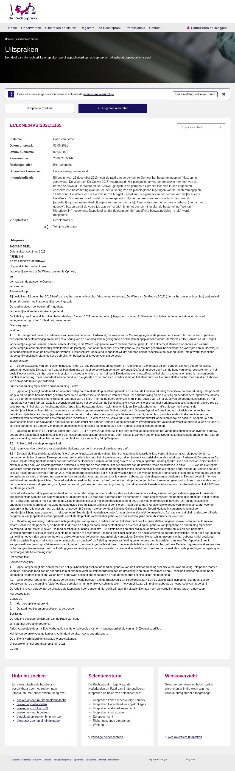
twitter (199, 759)
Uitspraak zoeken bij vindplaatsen (39, 720)
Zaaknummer (19, 158)
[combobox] (201, 127)
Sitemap (26, 759)
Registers (87, 28)
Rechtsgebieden (21, 164)
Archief (102, 759)
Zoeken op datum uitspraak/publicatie (41, 700)
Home (12, 28)
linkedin (217, 759)
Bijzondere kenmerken (26, 171)
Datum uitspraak (21, 145)
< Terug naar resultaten (113, 108)
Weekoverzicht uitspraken (185, 737)
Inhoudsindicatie (22, 177)
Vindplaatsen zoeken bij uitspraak (39, 716)
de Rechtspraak (109, 28)
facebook (205, 759)
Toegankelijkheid (62, 759)
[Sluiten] (223, 94)
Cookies (47, 759)
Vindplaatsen (19, 220)
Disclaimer (113, 759)
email (177, 759)
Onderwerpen (31, 28)
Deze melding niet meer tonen (195, 94)
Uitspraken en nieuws (60, 28)
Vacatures (91, 759)
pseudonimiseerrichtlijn (98, 94)
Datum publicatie (22, 152)
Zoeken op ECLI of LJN (32, 708)
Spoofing (78, 759)
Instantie (16, 139)
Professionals (135, 28)
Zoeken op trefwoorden (32, 704)
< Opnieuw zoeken (39, 108)
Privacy (37, 759)
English (16, 759)
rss (171, 759)
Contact (154, 28)
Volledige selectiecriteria (107, 737)
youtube (223, 759)
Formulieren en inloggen (209, 28)
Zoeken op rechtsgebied (32, 712)
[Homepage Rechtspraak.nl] (21, 10)
